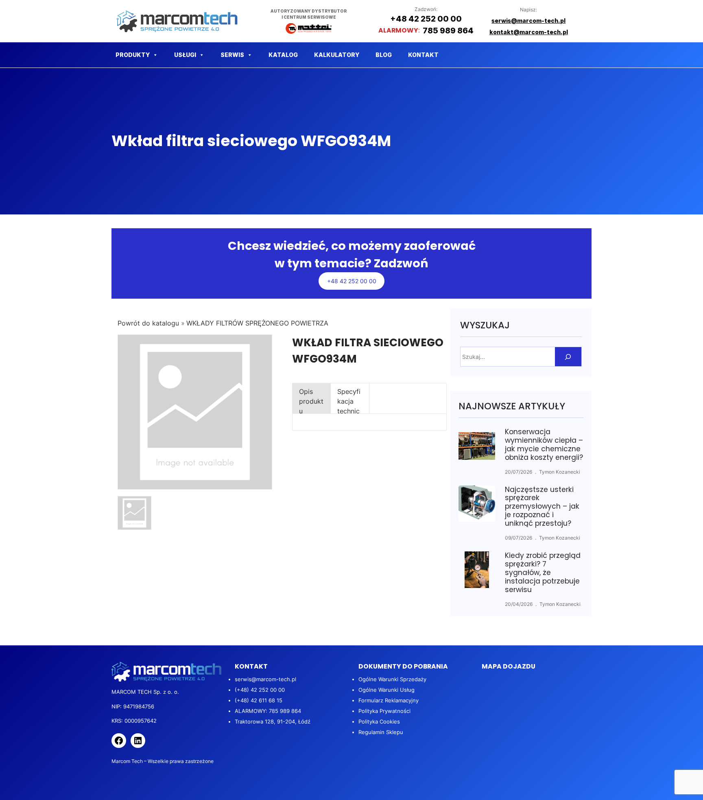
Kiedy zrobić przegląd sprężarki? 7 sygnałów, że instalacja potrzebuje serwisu (543, 572)
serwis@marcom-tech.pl (265, 679)
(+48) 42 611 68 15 (258, 700)
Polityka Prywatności (384, 711)
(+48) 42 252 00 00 (260, 689)
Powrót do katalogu (149, 323)
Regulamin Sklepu (380, 732)
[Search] (568, 356)
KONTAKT (423, 54)
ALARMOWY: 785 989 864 (268, 711)
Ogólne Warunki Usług (386, 689)
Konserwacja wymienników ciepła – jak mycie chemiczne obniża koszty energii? (544, 445)
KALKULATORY (336, 54)
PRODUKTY (133, 54)
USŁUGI (185, 54)
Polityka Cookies (379, 721)
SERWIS (232, 54)
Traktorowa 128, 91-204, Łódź (272, 721)
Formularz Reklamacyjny (388, 700)
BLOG (384, 54)
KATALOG (283, 54)
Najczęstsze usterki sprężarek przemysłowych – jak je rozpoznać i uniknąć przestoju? (542, 506)
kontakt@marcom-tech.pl (528, 31)
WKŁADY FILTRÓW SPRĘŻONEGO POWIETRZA (257, 323)
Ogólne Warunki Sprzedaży (392, 679)
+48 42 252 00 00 (351, 281)
